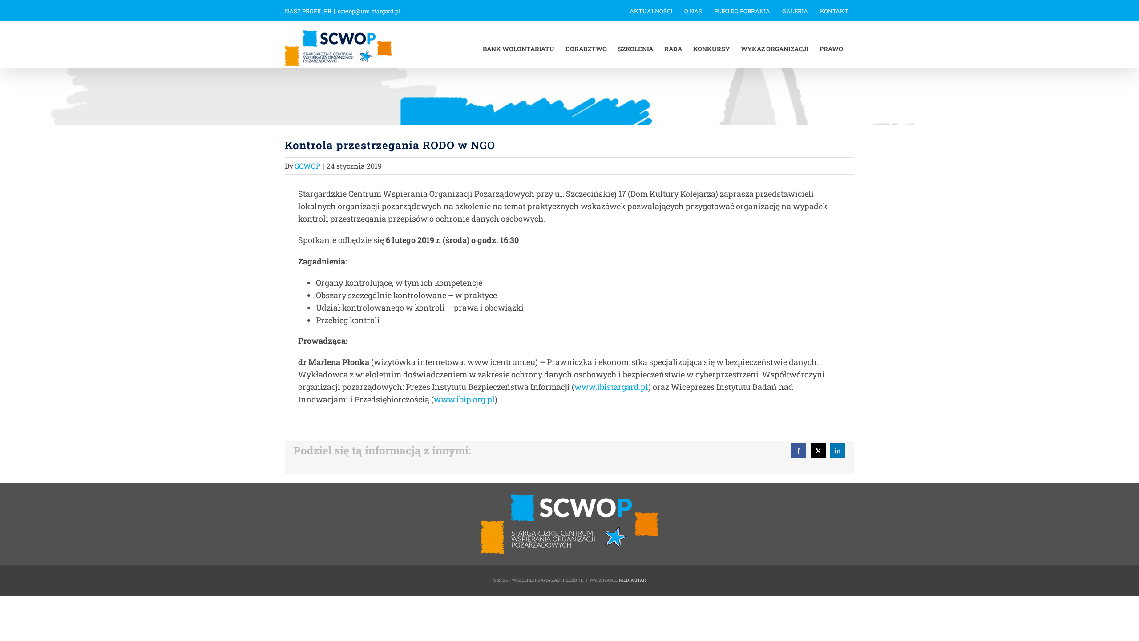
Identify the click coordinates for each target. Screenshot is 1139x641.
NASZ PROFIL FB (308, 11)
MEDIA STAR (632, 580)
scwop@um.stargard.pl (369, 11)
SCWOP (307, 165)
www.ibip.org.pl (464, 399)
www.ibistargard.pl (611, 386)
